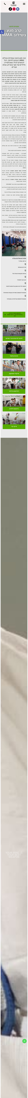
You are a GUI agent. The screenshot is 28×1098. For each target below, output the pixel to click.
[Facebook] (17, 9)
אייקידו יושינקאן (14, 374)
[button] (2, 32)
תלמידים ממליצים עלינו (19, 258)
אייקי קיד (14, 426)
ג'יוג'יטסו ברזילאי (14, 391)
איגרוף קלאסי (14, 356)
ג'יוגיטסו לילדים (14, 409)
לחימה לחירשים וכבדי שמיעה (14, 338)
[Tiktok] (10, 9)
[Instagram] (14, 9)
